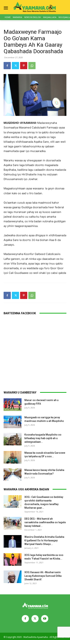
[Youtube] (44, 618)
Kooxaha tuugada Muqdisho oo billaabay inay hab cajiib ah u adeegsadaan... (42, 438)
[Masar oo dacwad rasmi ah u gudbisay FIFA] (13, 404)
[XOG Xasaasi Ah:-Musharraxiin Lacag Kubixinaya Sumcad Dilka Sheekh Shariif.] (13, 576)
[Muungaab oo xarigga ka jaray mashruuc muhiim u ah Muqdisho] (13, 422)
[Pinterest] (23, 65)
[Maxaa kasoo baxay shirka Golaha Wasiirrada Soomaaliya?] (13, 474)
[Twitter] (15, 65)
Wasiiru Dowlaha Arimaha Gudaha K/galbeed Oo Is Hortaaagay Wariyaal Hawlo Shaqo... (44, 540)
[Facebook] (7, 65)
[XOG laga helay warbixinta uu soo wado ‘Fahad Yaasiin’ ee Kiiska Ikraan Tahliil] (13, 559)
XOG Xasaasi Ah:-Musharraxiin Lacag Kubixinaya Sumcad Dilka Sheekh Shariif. (43, 576)
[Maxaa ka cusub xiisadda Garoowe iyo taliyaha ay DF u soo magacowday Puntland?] (13, 457)
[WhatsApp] (32, 65)
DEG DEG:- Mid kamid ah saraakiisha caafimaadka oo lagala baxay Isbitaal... (45, 522)
